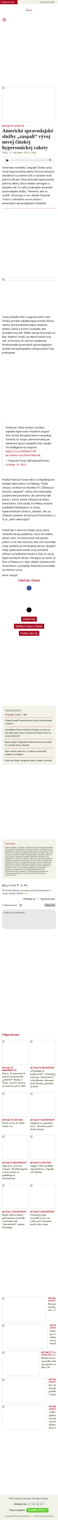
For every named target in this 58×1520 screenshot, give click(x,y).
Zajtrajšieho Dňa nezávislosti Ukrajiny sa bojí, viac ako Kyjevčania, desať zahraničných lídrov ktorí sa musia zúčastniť (28, 732)
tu (26, 871)
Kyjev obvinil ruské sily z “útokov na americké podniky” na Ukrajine (25, 753)
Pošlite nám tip (29, 633)
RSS (11, 1498)
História (18, 1120)
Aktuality (7, 126)
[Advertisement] (29, 55)
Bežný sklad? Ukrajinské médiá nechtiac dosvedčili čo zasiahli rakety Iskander (28, 743)
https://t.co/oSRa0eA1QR (21, 451)
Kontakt (27, 1498)
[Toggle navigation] (4, 19)
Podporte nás (7, 2)
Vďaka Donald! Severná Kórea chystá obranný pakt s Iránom (28, 722)
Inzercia (18, 1498)
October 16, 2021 (16, 464)
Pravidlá (36, 1498)
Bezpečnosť (48, 1068)
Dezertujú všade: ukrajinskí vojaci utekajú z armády (28, 760)
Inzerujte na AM (47, 2)
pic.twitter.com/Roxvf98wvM (23, 455)
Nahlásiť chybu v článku (29, 626)
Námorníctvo (9, 1070)
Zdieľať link (29, 619)
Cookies (44, 1498)
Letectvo (19, 126)
